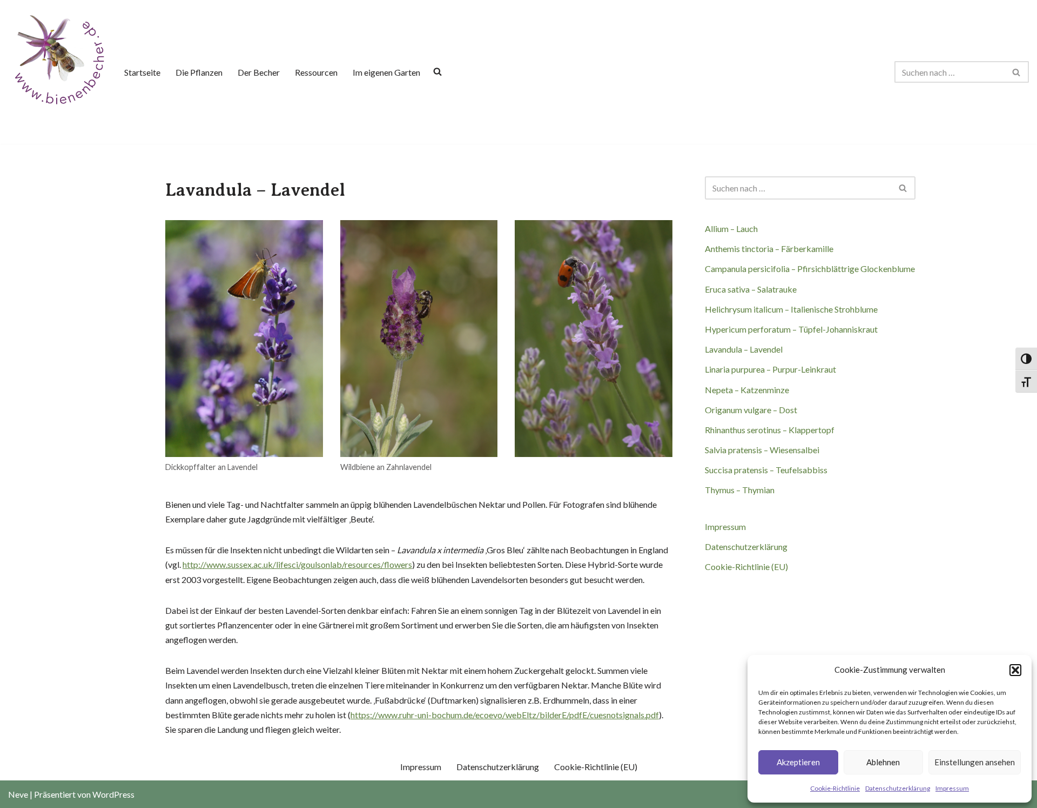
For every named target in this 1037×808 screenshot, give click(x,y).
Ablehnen (883, 762)
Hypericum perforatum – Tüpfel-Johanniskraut (791, 329)
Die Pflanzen (199, 72)
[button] (1015, 670)
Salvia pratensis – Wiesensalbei (762, 450)
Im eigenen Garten (386, 72)
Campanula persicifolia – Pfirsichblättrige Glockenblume (810, 268)
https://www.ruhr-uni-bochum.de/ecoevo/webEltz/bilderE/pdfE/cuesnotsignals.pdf (505, 715)
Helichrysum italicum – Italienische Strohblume (791, 309)
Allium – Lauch (731, 228)
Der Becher (259, 72)
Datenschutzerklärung (897, 788)
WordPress (113, 794)
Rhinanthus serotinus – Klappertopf (769, 430)
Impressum (952, 788)
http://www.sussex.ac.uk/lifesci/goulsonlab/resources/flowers (297, 564)
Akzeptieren (798, 762)
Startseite (142, 72)
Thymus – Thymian (740, 490)
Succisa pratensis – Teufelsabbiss (766, 470)
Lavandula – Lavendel (744, 349)
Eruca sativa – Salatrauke (751, 289)
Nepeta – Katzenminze (747, 390)
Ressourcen (316, 72)
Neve (18, 794)
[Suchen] (1017, 72)
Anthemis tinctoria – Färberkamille (769, 248)
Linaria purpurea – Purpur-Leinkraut (770, 369)
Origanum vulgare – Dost (751, 410)
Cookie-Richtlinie (835, 788)
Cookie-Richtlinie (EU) (746, 566)
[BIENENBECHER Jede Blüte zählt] (57, 58)
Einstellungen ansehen (974, 762)
